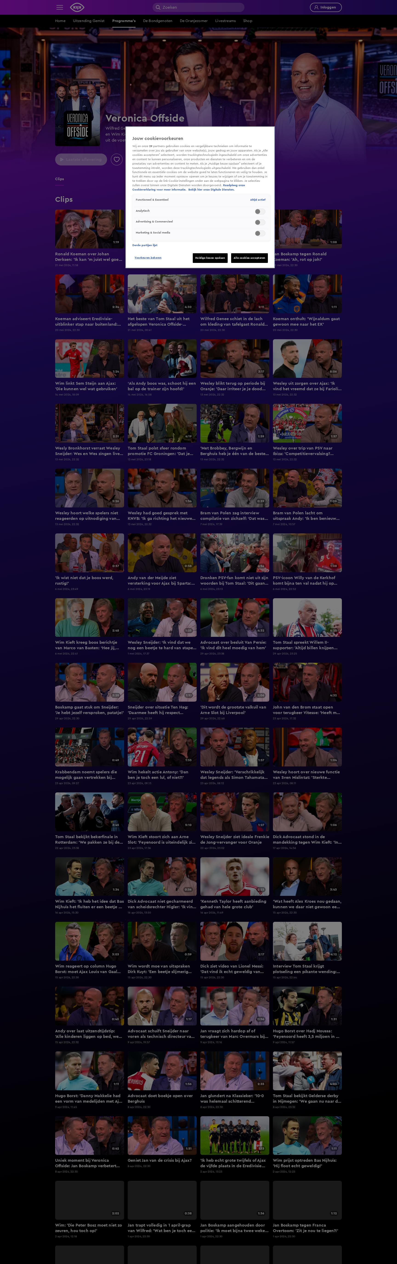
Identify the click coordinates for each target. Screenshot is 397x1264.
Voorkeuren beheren (148, 257)
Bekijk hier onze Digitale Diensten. (211, 189)
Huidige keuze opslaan (210, 258)
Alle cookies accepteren (249, 258)
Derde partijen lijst (144, 245)
